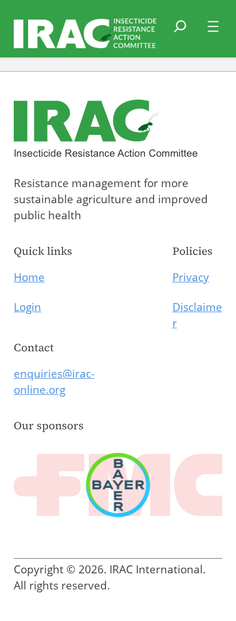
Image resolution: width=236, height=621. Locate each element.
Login (27, 307)
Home (29, 277)
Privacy (190, 277)
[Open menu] (213, 26)
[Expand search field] (180, 33)
